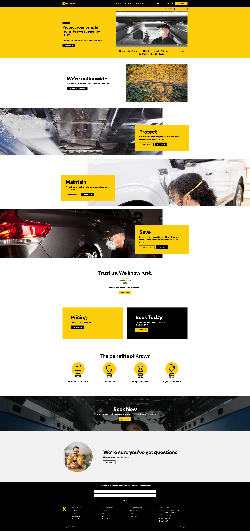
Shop (157, 3)
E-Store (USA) (134, 516)
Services (118, 3)
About (150, 3)
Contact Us (75, 511)
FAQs (73, 513)
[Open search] (172, 3)
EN (168, 3)
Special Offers (76, 516)
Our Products (133, 511)
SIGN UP (125, 500)
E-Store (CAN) (134, 513)
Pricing (102, 513)
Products (128, 3)
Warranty (103, 516)
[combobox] (181, 9)
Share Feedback (76, 519)
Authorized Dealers (106, 519)
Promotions (139, 3)
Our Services (104, 511)
